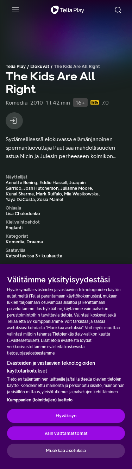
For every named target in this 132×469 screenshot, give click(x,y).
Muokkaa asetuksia (66, 450)
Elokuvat (39, 66)
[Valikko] (15, 10)
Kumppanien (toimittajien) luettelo (40, 400)
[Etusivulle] (67, 10)
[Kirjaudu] (14, 120)
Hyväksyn (66, 415)
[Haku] (117, 9)
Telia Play (16, 66)
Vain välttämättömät (66, 433)
